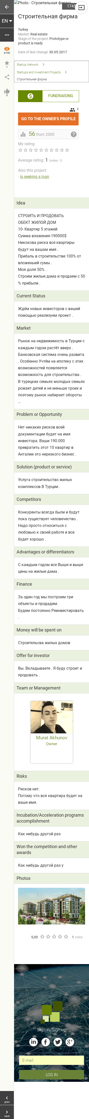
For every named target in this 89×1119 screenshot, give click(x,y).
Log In (52, 1074)
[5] (66, 936)
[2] (48, 936)
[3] (54, 936)
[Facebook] (45, 1042)
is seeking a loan (34, 176)
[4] (60, 936)
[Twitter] (57, 1042)
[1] (42, 936)
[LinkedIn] (33, 1042)
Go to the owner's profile (50, 117)
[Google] (70, 1042)
